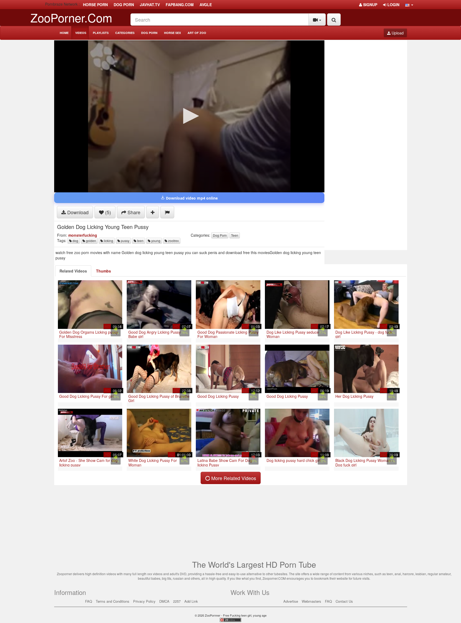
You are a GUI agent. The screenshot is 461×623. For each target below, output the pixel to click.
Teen (234, 235)
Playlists (101, 33)
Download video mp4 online (191, 198)
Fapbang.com (180, 4)
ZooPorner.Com (71, 17)
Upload (397, 33)
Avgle (206, 4)
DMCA (164, 601)
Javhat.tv (150, 4)
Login (392, 4)
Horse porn (95, 4)
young (155, 240)
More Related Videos (233, 477)
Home (64, 33)
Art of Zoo (197, 33)
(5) (107, 212)
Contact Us (344, 601)
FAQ (88, 601)
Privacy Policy (144, 601)
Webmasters (311, 601)
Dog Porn (149, 33)
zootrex (173, 240)
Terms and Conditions (112, 601)
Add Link (191, 601)
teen (140, 240)
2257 (177, 601)
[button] (409, 4)
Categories (124, 33)
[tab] (73, 271)
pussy (124, 240)
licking (108, 240)
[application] (189, 116)
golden (90, 240)
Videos (80, 33)
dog (75, 240)
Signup (369, 4)
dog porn (124, 4)
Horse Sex (172, 33)
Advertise (290, 601)
